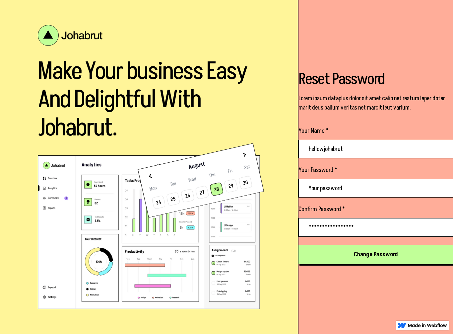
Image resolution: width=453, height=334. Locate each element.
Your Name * (313, 130)
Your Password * (317, 170)
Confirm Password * (321, 209)
